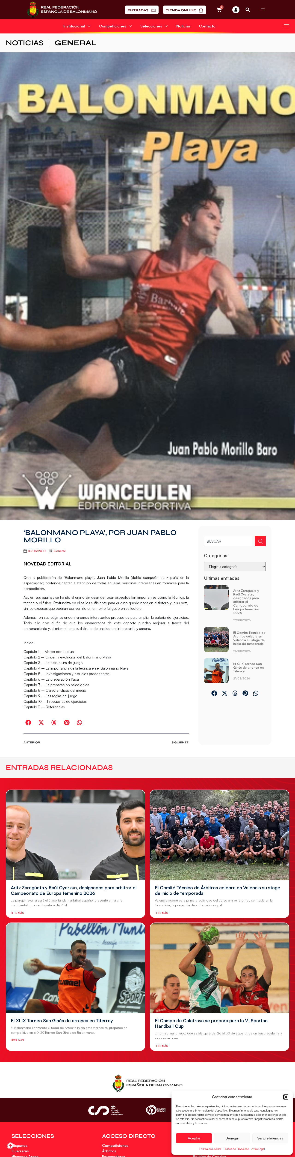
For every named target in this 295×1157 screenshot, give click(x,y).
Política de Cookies (210, 1149)
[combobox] (228, 541)
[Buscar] (260, 541)
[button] (285, 1097)
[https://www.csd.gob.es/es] (105, 1110)
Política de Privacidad (236, 1149)
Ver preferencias (270, 1138)
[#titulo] (10, 1145)
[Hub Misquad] (235, 9)
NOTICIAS (24, 42)
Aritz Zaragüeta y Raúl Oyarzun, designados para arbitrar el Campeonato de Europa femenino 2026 (246, 602)
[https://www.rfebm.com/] (62, 9)
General (75, 42)
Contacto (207, 26)
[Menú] (263, 10)
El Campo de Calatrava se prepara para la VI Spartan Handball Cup (211, 1023)
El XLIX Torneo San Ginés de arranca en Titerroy (248, 667)
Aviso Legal (258, 1149)
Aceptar (194, 1138)
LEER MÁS (17, 913)
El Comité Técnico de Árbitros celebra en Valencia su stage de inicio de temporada (249, 638)
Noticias (183, 26)
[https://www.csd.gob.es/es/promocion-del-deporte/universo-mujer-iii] (155, 1110)
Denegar (232, 1138)
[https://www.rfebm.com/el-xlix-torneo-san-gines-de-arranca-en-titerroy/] (216, 670)
